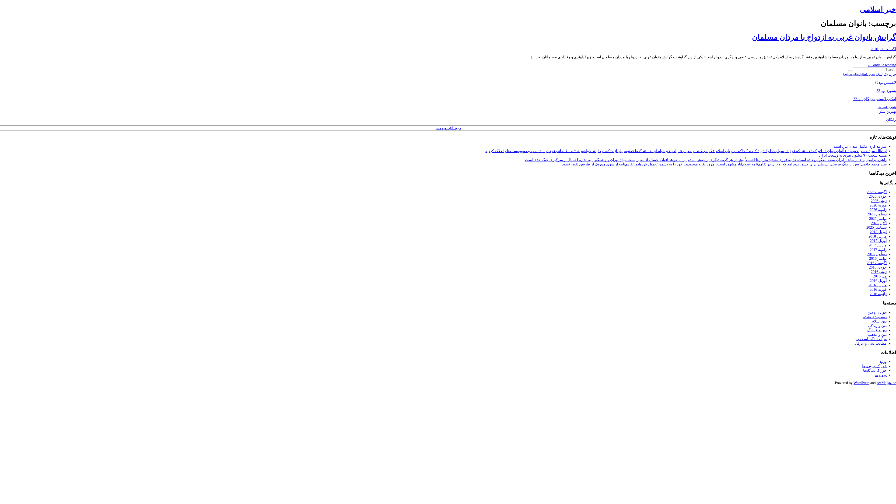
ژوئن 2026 (879, 201)
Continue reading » (882, 65)
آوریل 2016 (878, 281)
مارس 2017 (877, 245)
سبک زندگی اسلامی (871, 339)
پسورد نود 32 (886, 91)
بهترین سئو (887, 111)
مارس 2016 (877, 285)
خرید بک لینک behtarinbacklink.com (869, 74)
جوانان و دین (877, 312)
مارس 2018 (877, 236)
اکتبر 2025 (879, 223)
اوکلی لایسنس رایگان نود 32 (874, 99)
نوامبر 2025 (878, 218)
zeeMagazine (886, 383)
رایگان (891, 120)
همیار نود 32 (887, 107)
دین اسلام (879, 321)
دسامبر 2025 (877, 214)
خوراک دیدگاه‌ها (875, 370)
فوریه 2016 (878, 289)
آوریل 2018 (878, 232)
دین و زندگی (877, 326)
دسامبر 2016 (877, 254)
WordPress (861, 383)
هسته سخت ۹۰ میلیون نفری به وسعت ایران (853, 155)
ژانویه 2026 (878, 210)
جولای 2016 (878, 267)
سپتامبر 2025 (876, 227)
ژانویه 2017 (878, 250)
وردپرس (880, 375)
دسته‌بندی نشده (875, 317)
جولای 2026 (878, 196)
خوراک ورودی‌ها (874, 366)
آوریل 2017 (878, 241)
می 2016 (880, 276)
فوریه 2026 (878, 205)
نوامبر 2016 (878, 258)
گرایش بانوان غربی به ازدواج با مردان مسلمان (824, 37)
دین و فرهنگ (877, 330)
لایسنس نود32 (885, 82)
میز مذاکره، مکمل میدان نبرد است (860, 146)
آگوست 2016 (877, 263)
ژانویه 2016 (878, 294)
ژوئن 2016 (879, 272)
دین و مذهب (877, 334)
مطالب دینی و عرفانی (870, 343)
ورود (883, 362)
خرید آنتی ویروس (448, 128)
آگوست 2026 (877, 192)
